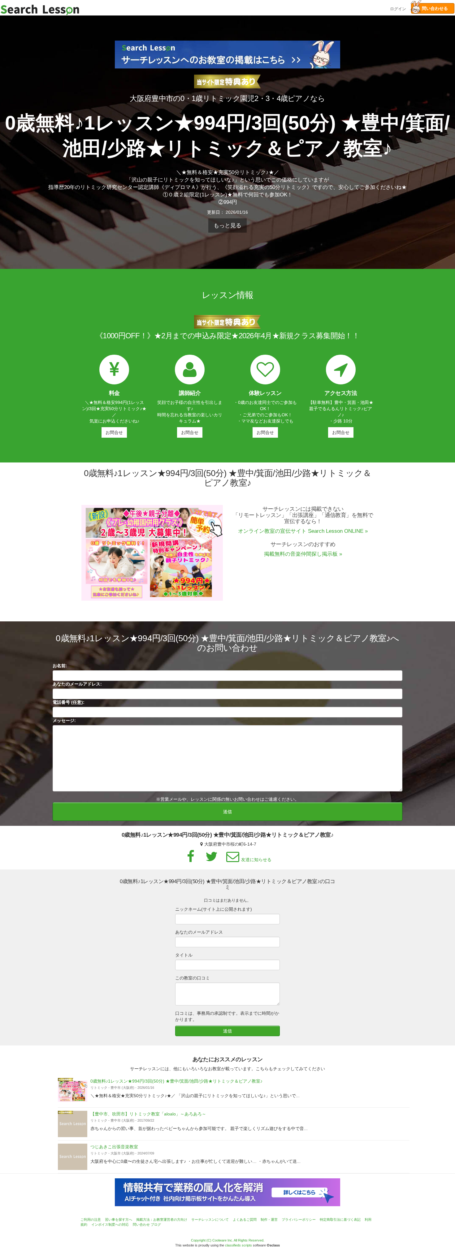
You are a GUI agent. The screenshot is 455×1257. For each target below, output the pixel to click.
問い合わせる (433, 8)
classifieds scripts (238, 1245)
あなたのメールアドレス (199, 932)
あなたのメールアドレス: (77, 683)
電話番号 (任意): (68, 702)
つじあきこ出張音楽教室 (114, 1146)
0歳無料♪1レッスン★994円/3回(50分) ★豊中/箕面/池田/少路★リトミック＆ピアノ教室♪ (176, 1081)
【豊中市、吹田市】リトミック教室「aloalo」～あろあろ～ (148, 1113)
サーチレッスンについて (210, 1219)
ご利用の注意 (90, 1219)
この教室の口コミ (192, 977)
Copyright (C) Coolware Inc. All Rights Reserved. (227, 1240)
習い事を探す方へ (118, 1219)
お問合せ (114, 432)
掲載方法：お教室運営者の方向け (161, 1219)
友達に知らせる (256, 859)
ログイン (398, 8)
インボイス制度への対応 (110, 1224)
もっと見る (227, 225)
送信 (227, 811)
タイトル (184, 955)
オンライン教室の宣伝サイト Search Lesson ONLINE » (303, 531)
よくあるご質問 (245, 1219)
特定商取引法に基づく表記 (340, 1219)
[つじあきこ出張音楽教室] (72, 1157)
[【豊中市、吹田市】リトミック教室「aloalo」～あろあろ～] (72, 1124)
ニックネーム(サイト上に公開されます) (213, 909)
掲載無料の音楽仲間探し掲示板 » (303, 554)
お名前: (60, 665)
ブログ (156, 1224)
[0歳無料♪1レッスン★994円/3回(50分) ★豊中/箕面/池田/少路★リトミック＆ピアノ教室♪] (72, 1091)
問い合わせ (141, 1224)
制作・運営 (269, 1219)
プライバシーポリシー (299, 1219)
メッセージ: (64, 720)
